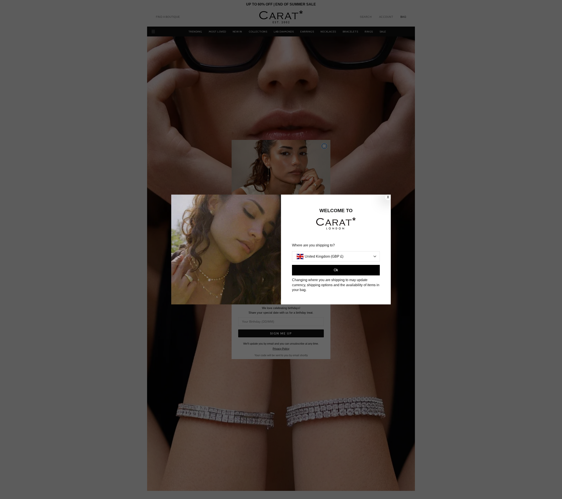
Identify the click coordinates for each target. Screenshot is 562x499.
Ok (336, 270)
